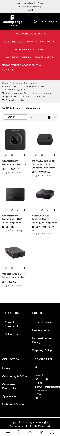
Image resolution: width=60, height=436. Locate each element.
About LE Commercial (12, 324)
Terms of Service (42, 322)
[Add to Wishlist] (18, 155)
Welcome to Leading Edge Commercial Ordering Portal (30, 6)
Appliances (9, 396)
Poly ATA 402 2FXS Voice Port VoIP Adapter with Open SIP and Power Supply (43, 167)
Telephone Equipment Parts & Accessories (25, 96)
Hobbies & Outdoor (14, 404)
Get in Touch (12, 334)
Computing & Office (14, 376)
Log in (43, 21)
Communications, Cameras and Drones (23, 86)
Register (53, 21)
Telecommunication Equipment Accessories (25, 93)
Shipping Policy (42, 350)
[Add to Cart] (5, 155)
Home (5, 83)
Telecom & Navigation (14, 89)
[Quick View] (12, 155)
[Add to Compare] (24, 155)
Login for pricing (12, 172)
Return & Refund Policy (42, 340)
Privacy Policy (41, 330)
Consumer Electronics (24, 83)
